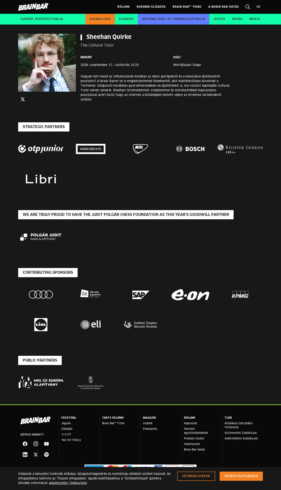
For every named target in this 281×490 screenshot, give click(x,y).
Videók (148, 423)
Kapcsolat (190, 423)
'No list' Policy (71, 440)
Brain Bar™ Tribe (113, 423)
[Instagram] (35, 443)
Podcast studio (194, 438)
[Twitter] (22, 99)
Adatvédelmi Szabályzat (241, 438)
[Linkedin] (25, 454)
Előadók (66, 429)
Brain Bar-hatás (194, 449)
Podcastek (150, 429)
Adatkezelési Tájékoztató (68, 483)
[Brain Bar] (34, 7)
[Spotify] (46, 454)
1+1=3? (66, 434)
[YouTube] (46, 443)
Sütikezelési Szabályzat (241, 433)
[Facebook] (25, 443)
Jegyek (66, 423)
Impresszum (192, 444)
